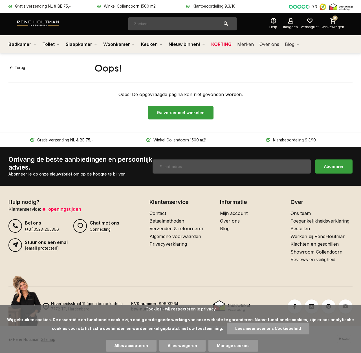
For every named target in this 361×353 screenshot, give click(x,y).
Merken (245, 44)
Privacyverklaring (168, 244)
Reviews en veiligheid (312, 259)
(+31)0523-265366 (42, 229)
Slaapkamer (79, 44)
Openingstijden (64, 209)
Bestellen (300, 228)
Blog (289, 44)
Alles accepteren (131, 345)
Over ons (269, 44)
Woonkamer (116, 44)
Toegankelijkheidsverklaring (319, 221)
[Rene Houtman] (51, 23)
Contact (157, 213)
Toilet (48, 44)
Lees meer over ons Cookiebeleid (268, 328)
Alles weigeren (182, 345)
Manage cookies (233, 345)
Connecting (100, 229)
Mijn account (234, 213)
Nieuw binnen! (184, 44)
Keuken (149, 44)
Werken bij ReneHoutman (317, 236)
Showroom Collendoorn (316, 252)
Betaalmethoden (166, 221)
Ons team (300, 213)
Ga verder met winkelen (180, 112)
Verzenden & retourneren (176, 228)
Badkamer (19, 44)
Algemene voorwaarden (175, 236)
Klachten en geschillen (314, 244)
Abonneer (334, 166)
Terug (20, 67)
